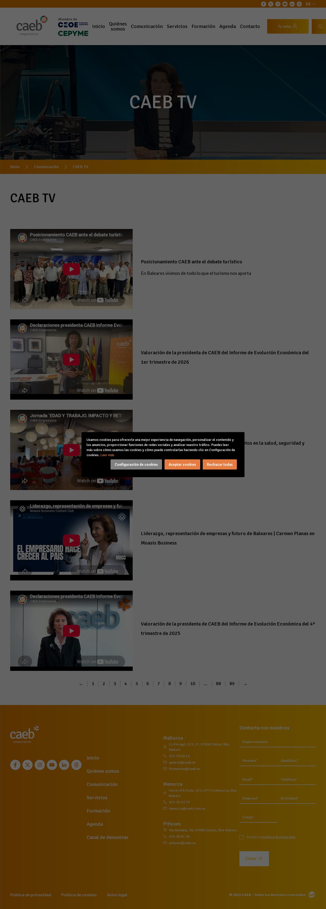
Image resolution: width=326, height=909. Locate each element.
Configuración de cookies (136, 464)
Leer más (107, 455)
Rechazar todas (220, 464)
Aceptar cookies (182, 464)
